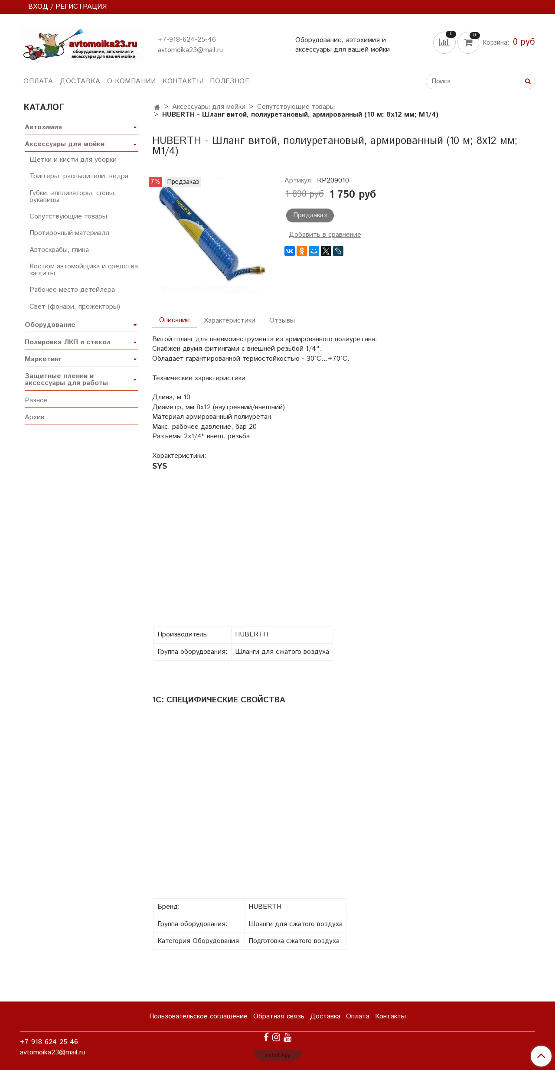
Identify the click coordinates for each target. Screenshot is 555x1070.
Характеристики (229, 321)
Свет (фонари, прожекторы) (74, 307)
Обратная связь (278, 1016)
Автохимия (43, 127)
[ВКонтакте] (289, 251)
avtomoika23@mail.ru (190, 50)
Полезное (229, 81)
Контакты (183, 81)
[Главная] (157, 108)
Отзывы (282, 321)
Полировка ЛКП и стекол (68, 342)
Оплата (38, 81)
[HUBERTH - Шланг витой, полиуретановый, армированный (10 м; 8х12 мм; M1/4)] (211, 235)
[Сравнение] (445, 42)
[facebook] (266, 1037)
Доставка (80, 81)
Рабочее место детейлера (72, 290)
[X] (326, 251)
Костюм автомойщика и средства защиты (83, 269)
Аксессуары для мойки (208, 107)
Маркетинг (43, 359)
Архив (34, 417)
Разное (36, 400)
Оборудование (50, 325)
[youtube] (287, 1037)
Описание (174, 320)
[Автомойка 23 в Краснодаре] (82, 43)
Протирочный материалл (69, 233)
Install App (277, 1055)
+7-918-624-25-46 (187, 40)
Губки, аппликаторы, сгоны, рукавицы (72, 196)
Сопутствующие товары (296, 107)
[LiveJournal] (338, 251)
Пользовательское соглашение (198, 1016)
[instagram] (276, 1037)
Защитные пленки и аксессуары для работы (66, 379)
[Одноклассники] (302, 251)
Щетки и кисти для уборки (73, 160)
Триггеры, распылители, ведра (78, 176)
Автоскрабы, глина (59, 250)
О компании (131, 81)
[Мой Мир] (314, 251)
